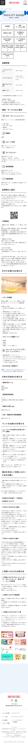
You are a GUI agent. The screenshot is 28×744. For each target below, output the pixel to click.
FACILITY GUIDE (8, 9)
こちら (9, 200)
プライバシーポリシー (18, 716)
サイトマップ (16, 713)
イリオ (7, 465)
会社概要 (5, 720)
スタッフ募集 (6, 723)
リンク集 (5, 716)
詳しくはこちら (22, 358)
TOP (2, 9)
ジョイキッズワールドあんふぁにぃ (14, 369)
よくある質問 (6, 713)
